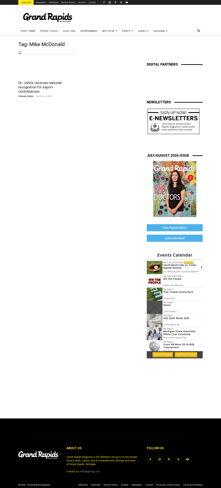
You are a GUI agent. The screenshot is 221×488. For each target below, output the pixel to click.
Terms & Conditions (193, 484)
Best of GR (108, 30)
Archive (81, 2)
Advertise (53, 2)
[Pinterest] (115, 2)
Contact (92, 2)
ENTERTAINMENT (89, 30)
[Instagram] (109, 2)
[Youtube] (126, 2)
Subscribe (26, 2)
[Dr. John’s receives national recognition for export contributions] (46, 65)
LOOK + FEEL (69, 30)
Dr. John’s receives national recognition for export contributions (40, 87)
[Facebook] (104, 2)
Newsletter (41, 2)
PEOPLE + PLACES (49, 30)
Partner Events (68, 2)
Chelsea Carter (25, 96)
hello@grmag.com (90, 471)
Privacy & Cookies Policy (168, 484)
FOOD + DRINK (28, 30)
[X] (121, 2)
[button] (198, 31)
